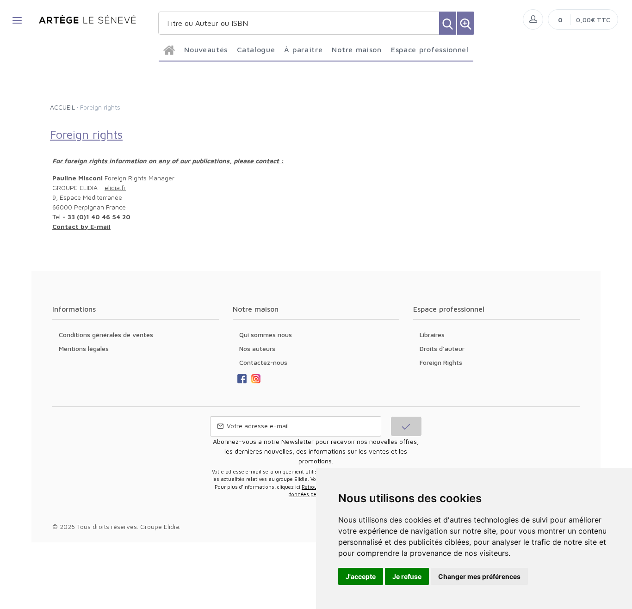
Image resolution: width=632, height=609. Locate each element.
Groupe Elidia (159, 526)
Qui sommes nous (265, 334)
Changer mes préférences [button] (479, 576)
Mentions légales (84, 348)
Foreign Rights (441, 362)
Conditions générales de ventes (106, 334)
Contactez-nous (263, 362)
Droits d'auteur (442, 348)
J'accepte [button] (361, 576)
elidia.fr (115, 187)
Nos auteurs (257, 348)
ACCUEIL (62, 107)
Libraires (432, 334)
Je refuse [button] (406, 576)
